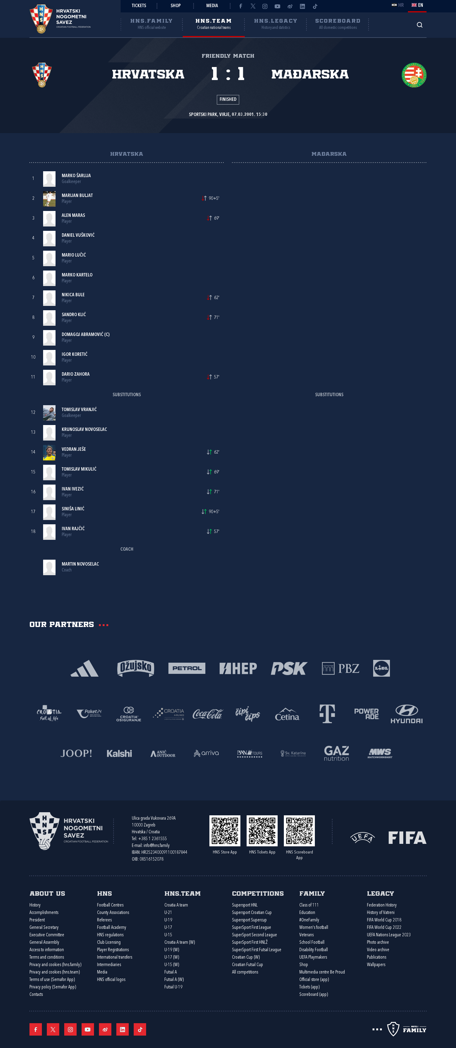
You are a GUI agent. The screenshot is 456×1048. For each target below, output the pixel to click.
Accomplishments (43, 913)
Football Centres (110, 905)
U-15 (168, 935)
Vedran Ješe (74, 449)
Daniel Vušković (78, 235)
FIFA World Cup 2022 (384, 927)
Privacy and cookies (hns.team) (54, 972)
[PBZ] (340, 667)
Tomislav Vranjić (79, 410)
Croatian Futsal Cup (247, 965)
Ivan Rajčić (73, 529)
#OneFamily (309, 920)
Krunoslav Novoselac (84, 430)
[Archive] (419, 25)
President (37, 920)
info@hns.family (157, 846)
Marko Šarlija (76, 176)
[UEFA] (362, 837)
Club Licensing (109, 942)
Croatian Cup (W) (246, 957)
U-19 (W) (171, 950)
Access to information (46, 950)
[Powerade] (367, 713)
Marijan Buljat (77, 196)
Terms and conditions (46, 957)
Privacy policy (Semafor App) (52, 987)
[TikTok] (315, 6)
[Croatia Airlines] (168, 713)
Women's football (313, 927)
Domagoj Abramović (82, 335)
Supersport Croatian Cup (252, 913)
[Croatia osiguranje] (129, 713)
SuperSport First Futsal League (256, 950)
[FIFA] (408, 837)
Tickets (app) (309, 987)
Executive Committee (46, 935)
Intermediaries (109, 965)
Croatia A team (176, 905)
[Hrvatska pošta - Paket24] (89, 713)
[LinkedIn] (302, 6)
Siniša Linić (73, 509)
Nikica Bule (73, 295)
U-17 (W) (171, 957)
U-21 (168, 913)
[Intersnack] (248, 713)
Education (307, 913)
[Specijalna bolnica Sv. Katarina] (293, 752)
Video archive (378, 950)
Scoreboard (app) (313, 994)
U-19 (168, 920)
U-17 (168, 927)
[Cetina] (287, 713)
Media (212, 6)
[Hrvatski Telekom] (327, 713)
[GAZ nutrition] (336, 752)
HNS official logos (111, 980)
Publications (376, 957)
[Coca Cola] (208, 713)
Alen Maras (73, 215)
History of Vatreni (381, 913)
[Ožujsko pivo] (135, 667)
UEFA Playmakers (313, 957)
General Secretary (44, 927)
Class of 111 (309, 905)
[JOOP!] (76, 752)
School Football (311, 942)
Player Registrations (113, 950)
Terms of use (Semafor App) (52, 980)
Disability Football (313, 950)
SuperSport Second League (254, 935)
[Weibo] (290, 6)
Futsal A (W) (174, 980)
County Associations (113, 913)
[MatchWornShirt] (380, 752)
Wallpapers (376, 965)
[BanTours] (249, 752)
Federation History (382, 905)
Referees (104, 920)
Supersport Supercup (249, 920)
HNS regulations (110, 935)
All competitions (245, 972)
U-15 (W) (171, 965)
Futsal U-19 (173, 987)
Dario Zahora (76, 374)
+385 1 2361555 (152, 839)
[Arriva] (206, 752)
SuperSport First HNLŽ (250, 942)
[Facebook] (240, 6)
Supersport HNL (244, 905)
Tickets (139, 6)
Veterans (306, 935)
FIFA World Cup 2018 (384, 920)
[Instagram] (265, 6)
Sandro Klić (74, 315)
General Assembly (44, 942)
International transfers (114, 957)
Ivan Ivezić (73, 489)
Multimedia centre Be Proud (322, 972)
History (35, 905)
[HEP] (238, 667)
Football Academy (111, 927)
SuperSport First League (251, 927)
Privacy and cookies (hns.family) (55, 965)
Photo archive (378, 942)
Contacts (36, 994)
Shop (176, 6)
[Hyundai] (407, 713)
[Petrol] (186, 667)
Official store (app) (314, 980)
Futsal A (170, 972)
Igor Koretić (74, 354)
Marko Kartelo (77, 275)
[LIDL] (381, 667)
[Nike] (84, 667)
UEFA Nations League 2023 (389, 935)
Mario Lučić (74, 255)
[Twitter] (253, 6)
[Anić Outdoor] (163, 752)
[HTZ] (49, 713)
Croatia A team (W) (179, 942)
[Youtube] (277, 6)
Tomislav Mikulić (79, 469)
